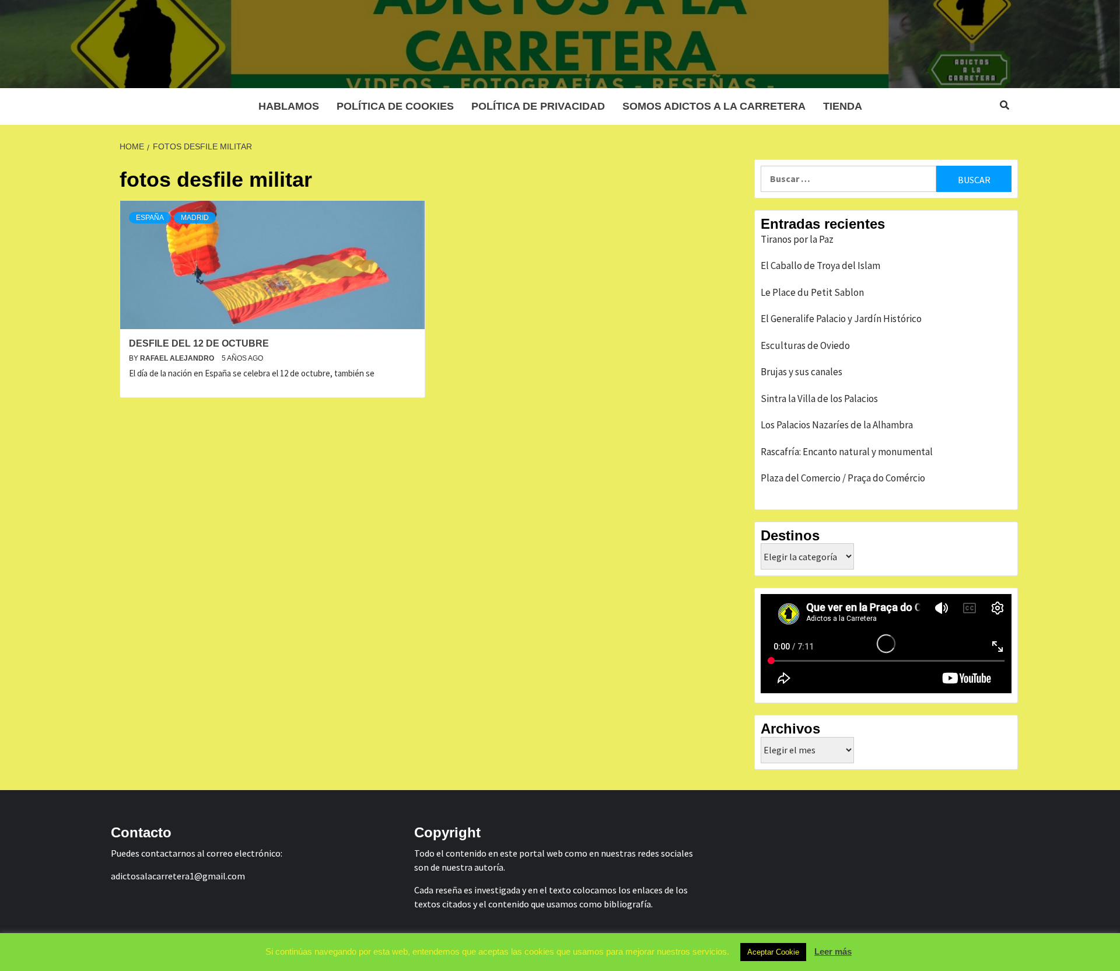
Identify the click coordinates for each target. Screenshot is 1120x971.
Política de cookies (395, 106)
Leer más (833, 951)
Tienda (842, 106)
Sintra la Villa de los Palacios (819, 398)
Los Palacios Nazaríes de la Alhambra (837, 424)
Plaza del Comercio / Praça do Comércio (843, 477)
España (150, 218)
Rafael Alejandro (178, 358)
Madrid (195, 218)
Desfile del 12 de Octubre (199, 343)
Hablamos (288, 106)
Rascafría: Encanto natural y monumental (847, 451)
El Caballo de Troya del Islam (820, 265)
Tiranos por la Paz (797, 239)
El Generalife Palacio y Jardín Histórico (841, 318)
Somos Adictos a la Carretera (714, 106)
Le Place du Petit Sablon (812, 292)
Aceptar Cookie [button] (773, 952)
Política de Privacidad (538, 106)
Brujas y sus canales (801, 371)
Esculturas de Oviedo (805, 345)
